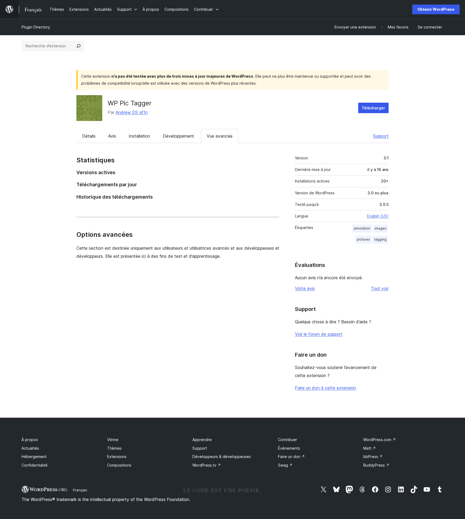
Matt (369, 448)
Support (381, 136)
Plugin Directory (36, 27)
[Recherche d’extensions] (78, 46)
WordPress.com (379, 439)
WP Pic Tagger (130, 103)
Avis (112, 136)
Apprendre (202, 439)
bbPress (373, 456)
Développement (178, 136)
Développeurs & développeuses (221, 456)
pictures (363, 239)
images (380, 228)
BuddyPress (376, 465)
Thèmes (114, 448)
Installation (139, 136)
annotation (362, 228)
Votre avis (305, 288)
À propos (30, 439)
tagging (380, 239)
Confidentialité (35, 465)
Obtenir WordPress (436, 9)
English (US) (378, 216)
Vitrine (112, 439)
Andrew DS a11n (132, 112)
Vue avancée (219, 136)
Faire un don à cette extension (325, 388)
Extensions (116, 456)
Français (80, 490)
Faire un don (291, 456)
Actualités (30, 448)
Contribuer (287, 439)
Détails (89, 136)
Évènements (289, 448)
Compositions (119, 465)
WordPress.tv (206, 465)
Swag (285, 465)
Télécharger (373, 108)
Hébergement (34, 456)
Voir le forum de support (319, 334)
